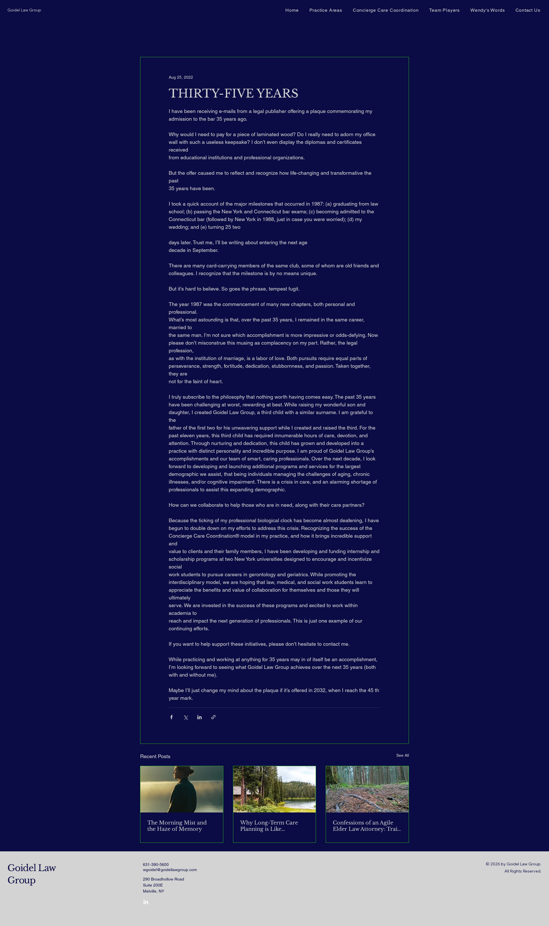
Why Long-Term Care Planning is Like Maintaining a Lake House (274, 826)
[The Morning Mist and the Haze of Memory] (181, 789)
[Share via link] (213, 717)
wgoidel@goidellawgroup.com (170, 869)
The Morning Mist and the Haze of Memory (177, 826)
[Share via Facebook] (171, 717)
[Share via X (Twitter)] (185, 717)
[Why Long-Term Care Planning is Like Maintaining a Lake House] (274, 789)
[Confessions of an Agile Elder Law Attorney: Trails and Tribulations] (367, 789)
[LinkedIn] (146, 902)
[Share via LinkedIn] (199, 717)
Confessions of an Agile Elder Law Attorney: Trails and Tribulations (367, 826)
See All (402, 755)
